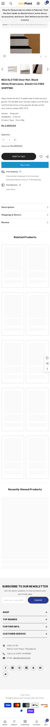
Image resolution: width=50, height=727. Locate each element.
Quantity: (5, 134)
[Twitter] (5, 674)
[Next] (45, 56)
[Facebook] (5, 668)
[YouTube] (40, 668)
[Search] (11, 3)
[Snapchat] (33, 668)
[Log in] (38, 3)
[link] (13, 274)
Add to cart (19, 156)
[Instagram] (12, 668)
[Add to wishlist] (41, 156)
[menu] (3, 3)
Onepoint (14, 113)
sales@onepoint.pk (21, 658)
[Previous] (40, 56)
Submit (38, 600)
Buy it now (25, 165)
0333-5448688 (23, 653)
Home (5, 25)
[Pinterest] (19, 668)
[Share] (46, 156)
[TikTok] (26, 668)
